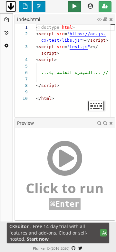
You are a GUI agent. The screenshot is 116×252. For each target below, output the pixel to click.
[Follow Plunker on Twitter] (80, 248)
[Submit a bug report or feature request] (73, 248)
